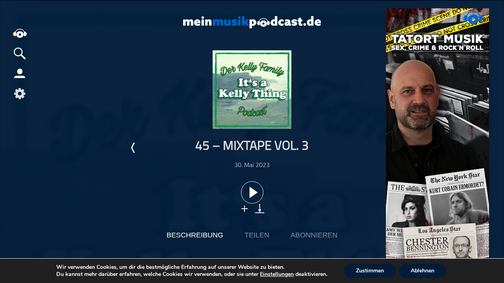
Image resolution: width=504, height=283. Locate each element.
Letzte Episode (133, 148)
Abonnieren (314, 235)
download (260, 208)
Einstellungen (277, 274)
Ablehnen (422, 270)
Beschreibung (195, 235)
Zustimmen (370, 270)
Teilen (257, 235)
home (20, 33)
